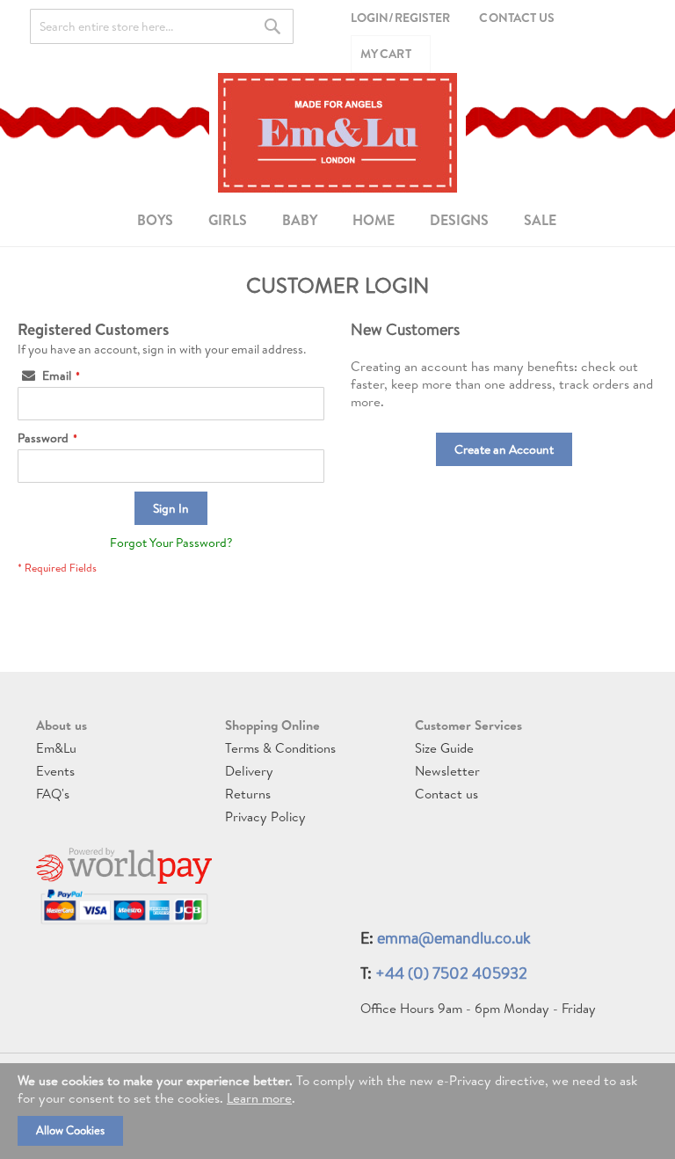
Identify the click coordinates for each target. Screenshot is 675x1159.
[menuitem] (155, 219)
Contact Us (517, 17)
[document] (337, 1111)
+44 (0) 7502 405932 (451, 973)
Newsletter (447, 771)
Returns (248, 793)
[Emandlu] (337, 133)
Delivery (249, 771)
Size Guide (444, 748)
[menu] (337, 219)
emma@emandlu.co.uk (454, 938)
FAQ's (52, 793)
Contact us (446, 793)
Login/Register (400, 17)
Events (55, 771)
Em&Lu (56, 748)
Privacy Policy (265, 816)
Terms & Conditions (280, 748)
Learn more (259, 1098)
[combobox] (162, 26)
